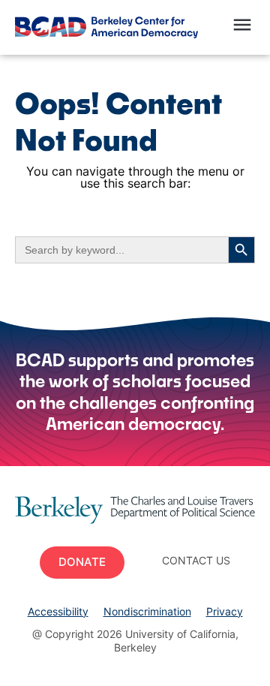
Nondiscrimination (147, 612)
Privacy (224, 612)
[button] (242, 27)
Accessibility (58, 612)
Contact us (196, 561)
